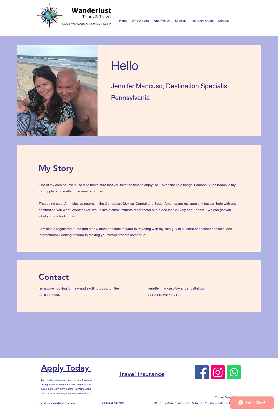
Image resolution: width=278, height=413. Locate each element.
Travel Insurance (141, 374)
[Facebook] (202, 372)
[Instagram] (218, 372)
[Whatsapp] (234, 372)
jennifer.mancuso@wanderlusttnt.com (177, 288)
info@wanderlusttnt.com (56, 403)
